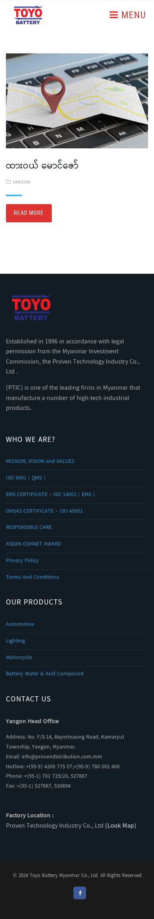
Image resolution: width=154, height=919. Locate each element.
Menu (132, 15)
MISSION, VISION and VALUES (40, 461)
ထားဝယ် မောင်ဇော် (42, 166)
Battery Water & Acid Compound (45, 674)
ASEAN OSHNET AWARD (33, 544)
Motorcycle (19, 658)
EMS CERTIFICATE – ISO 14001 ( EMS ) (50, 495)
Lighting (15, 641)
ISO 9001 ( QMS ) (25, 478)
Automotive (20, 624)
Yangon (21, 182)
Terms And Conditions (32, 577)
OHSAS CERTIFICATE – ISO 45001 (44, 511)
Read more (29, 213)
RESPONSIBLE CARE (29, 527)
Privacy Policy (22, 561)
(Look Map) (120, 826)
